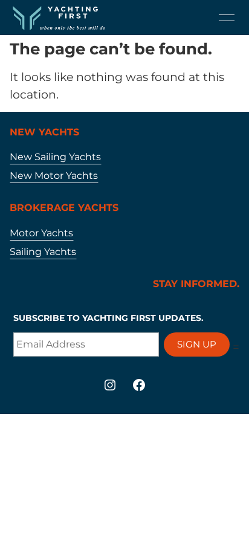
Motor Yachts (41, 233)
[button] (226, 18)
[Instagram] (110, 385)
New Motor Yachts (54, 175)
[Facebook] (139, 385)
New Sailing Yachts (55, 157)
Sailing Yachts (43, 251)
